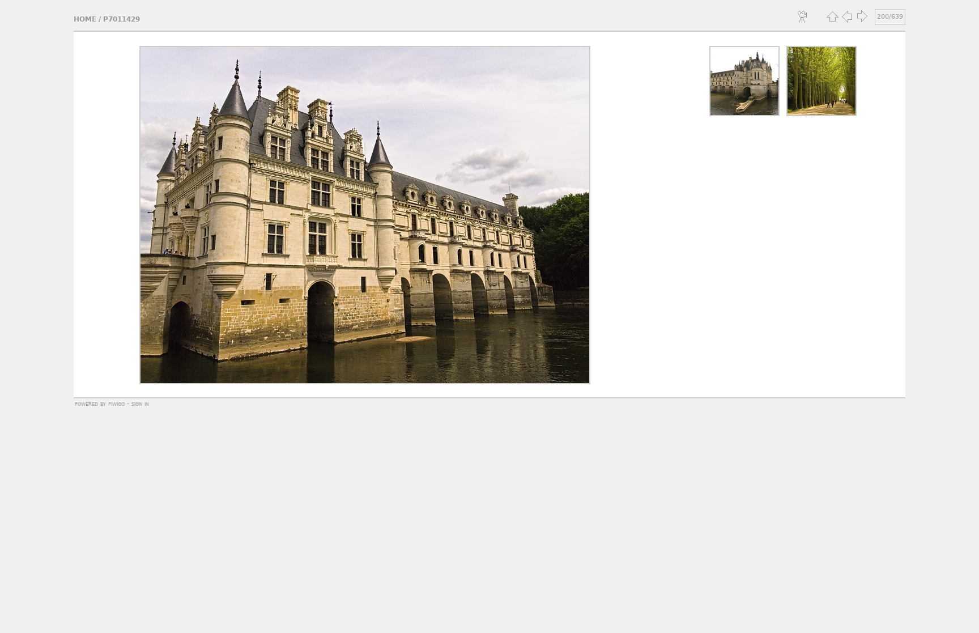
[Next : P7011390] (861, 16)
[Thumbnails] (832, 16)
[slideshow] (802, 16)
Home (85, 19)
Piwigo (116, 403)
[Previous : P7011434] (847, 16)
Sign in (140, 403)
